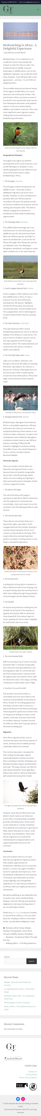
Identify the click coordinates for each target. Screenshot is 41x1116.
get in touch (16, 912)
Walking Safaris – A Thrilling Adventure (21, 943)
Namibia (6, 931)
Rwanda (26, 417)
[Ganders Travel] (8, 9)
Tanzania (19, 181)
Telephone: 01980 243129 (9, 2)
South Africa (24, 323)
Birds (17, 928)
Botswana (24, 222)
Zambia (30, 288)
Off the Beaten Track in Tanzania (17, 1002)
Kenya (27, 355)
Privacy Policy (31, 1074)
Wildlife (14, 934)
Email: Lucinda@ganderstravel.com (29, 2)
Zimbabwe (28, 934)
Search (7, 957)
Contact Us (32, 1071)
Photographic (16, 931)
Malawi (28, 928)
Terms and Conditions (28, 1077)
